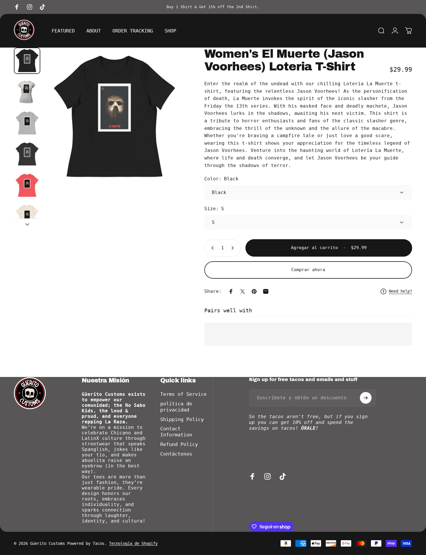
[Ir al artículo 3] (27, 123)
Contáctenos (176, 454)
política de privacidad (176, 407)
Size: (214, 208)
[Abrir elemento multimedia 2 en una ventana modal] (114, 117)
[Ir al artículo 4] (27, 154)
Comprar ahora (308, 269)
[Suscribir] (366, 398)
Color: (221, 179)
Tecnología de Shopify (133, 543)
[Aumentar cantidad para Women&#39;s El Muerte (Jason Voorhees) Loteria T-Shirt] (234, 248)
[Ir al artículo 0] (27, 61)
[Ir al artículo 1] (27, 92)
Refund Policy (179, 444)
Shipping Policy (182, 419)
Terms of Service (183, 394)
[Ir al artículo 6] (27, 216)
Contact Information (176, 432)
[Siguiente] (169, 128)
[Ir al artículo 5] (27, 185)
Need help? (400, 291)
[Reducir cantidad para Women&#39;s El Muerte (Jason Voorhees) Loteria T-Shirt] (211, 248)
